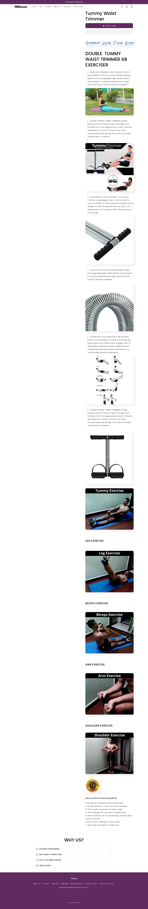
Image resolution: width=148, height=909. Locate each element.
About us (36, 884)
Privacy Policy (91, 884)
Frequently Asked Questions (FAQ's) (74, 887)
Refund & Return (77, 884)
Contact (45, 884)
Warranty (55, 884)
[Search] (122, 6)
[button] (109, 31)
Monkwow (77, 903)
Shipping (64, 884)
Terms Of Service (106, 884)
